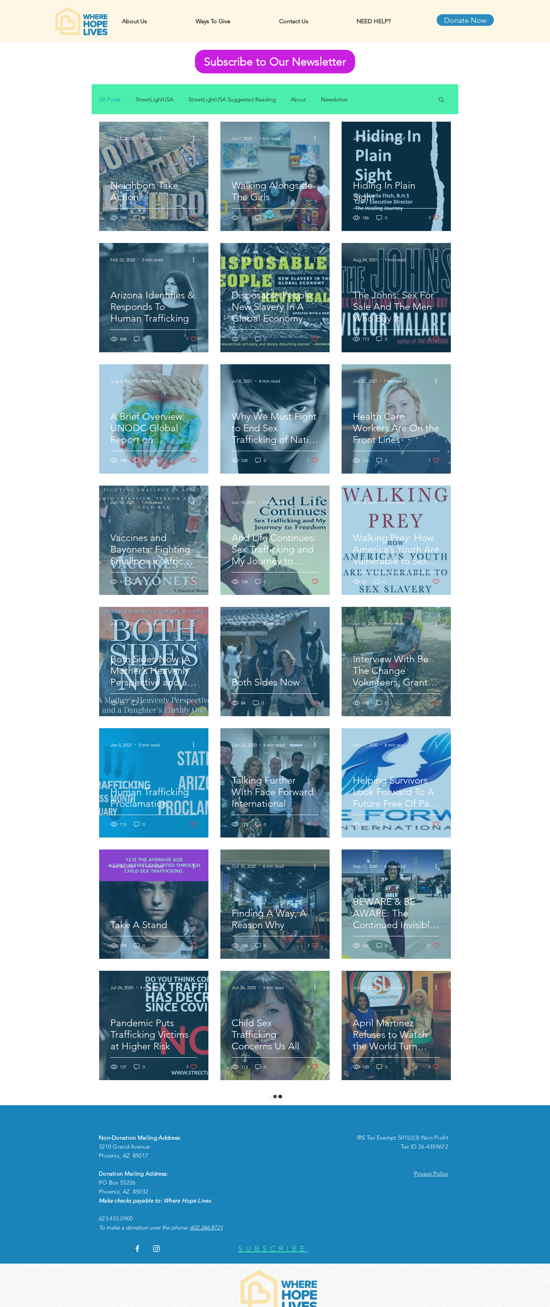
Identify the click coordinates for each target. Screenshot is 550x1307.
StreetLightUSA (154, 99)
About (298, 99)
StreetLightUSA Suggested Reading (232, 99)
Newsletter (334, 99)
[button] (441, 100)
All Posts (109, 99)
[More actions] (196, 138)
